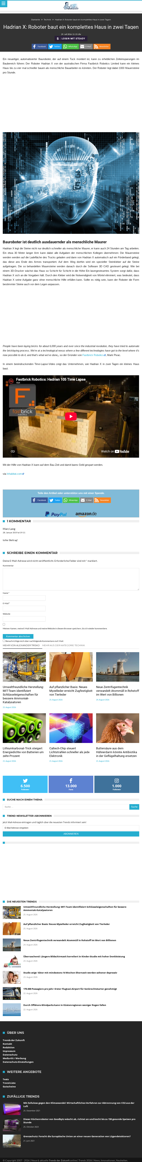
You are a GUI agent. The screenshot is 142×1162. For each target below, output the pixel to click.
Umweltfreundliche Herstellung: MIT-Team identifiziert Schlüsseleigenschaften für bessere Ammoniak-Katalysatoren (23, 694)
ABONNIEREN (71, 834)
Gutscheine (9, 1086)
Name (6, 593)
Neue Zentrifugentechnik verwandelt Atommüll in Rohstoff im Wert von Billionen (117, 690)
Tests (6, 1079)
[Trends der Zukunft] (71, 6)
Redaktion (9, 1047)
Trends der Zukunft (14, 1040)
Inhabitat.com (14, 473)
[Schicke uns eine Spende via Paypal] (56, 513)
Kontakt (7, 1043)
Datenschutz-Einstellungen (18, 1061)
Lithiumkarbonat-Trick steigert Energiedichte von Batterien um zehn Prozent (23, 752)
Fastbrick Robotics (93, 355)
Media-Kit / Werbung (14, 1058)
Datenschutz (10, 1054)
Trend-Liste (9, 1082)
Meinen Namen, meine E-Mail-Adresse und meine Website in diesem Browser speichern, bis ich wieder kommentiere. (55, 628)
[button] (40, 46)
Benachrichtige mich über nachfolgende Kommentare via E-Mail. (35, 641)
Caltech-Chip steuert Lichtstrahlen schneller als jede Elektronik (69, 752)
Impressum (9, 1051)
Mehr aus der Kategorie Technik (63, 645)
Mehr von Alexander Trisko (21, 645)
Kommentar (8, 565)
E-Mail (6, 603)
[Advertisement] (71, 103)
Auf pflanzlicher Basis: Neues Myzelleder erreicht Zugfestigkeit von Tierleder (70, 690)
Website (6, 614)
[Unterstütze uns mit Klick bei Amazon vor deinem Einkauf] (86, 513)
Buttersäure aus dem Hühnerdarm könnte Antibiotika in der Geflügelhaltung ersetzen (116, 752)
